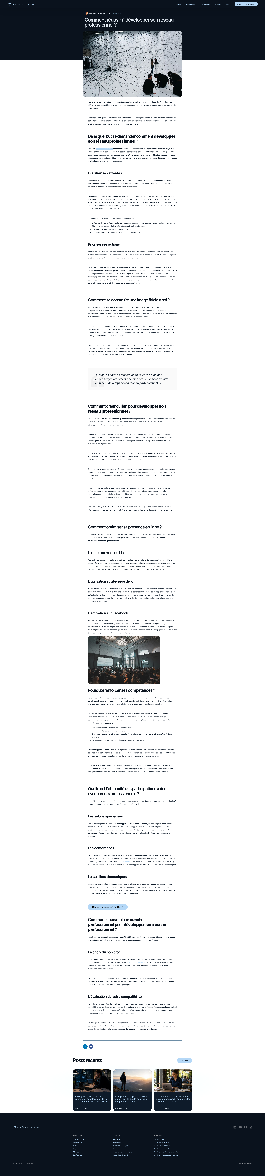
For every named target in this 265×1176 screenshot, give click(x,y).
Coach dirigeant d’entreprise (123, 1152)
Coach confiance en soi (161, 1142)
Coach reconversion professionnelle (166, 1152)
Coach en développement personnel (166, 1155)
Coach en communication (162, 1149)
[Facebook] (245, 1127)
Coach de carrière (160, 1139)
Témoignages (77, 1142)
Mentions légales (245, 1163)
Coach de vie (117, 1142)
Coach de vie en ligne (120, 1146)
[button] (85, 1046)
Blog (74, 1149)
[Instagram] (250, 1127)
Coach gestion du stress (162, 1146)
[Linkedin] (234, 1127)
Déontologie (77, 1152)
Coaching (116, 1139)
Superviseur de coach (120, 1155)
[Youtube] (240, 1127)
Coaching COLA (78, 1139)
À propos (76, 1146)
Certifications (77, 1155)
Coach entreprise (119, 1149)
